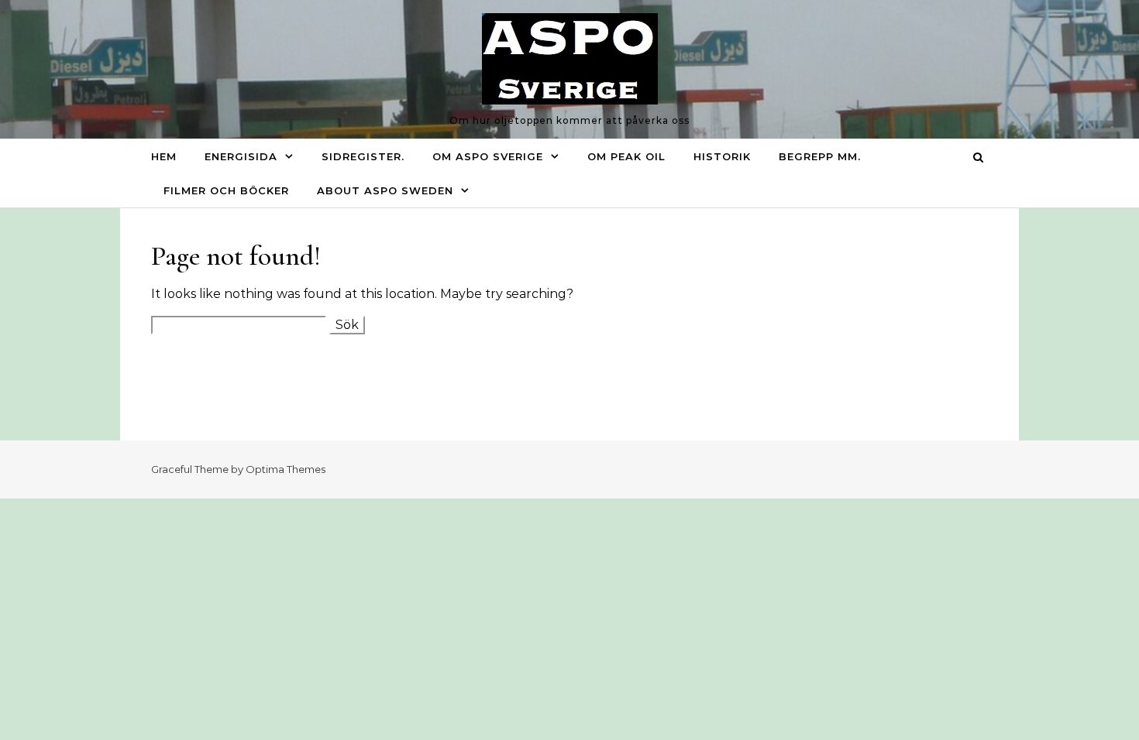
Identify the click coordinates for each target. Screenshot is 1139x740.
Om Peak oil (626, 156)
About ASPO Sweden (385, 190)
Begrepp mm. (820, 156)
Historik (722, 156)
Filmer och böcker (226, 190)
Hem (164, 156)
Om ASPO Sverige (487, 156)
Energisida (241, 156)
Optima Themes (285, 469)
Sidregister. (363, 156)
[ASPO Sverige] (570, 62)
